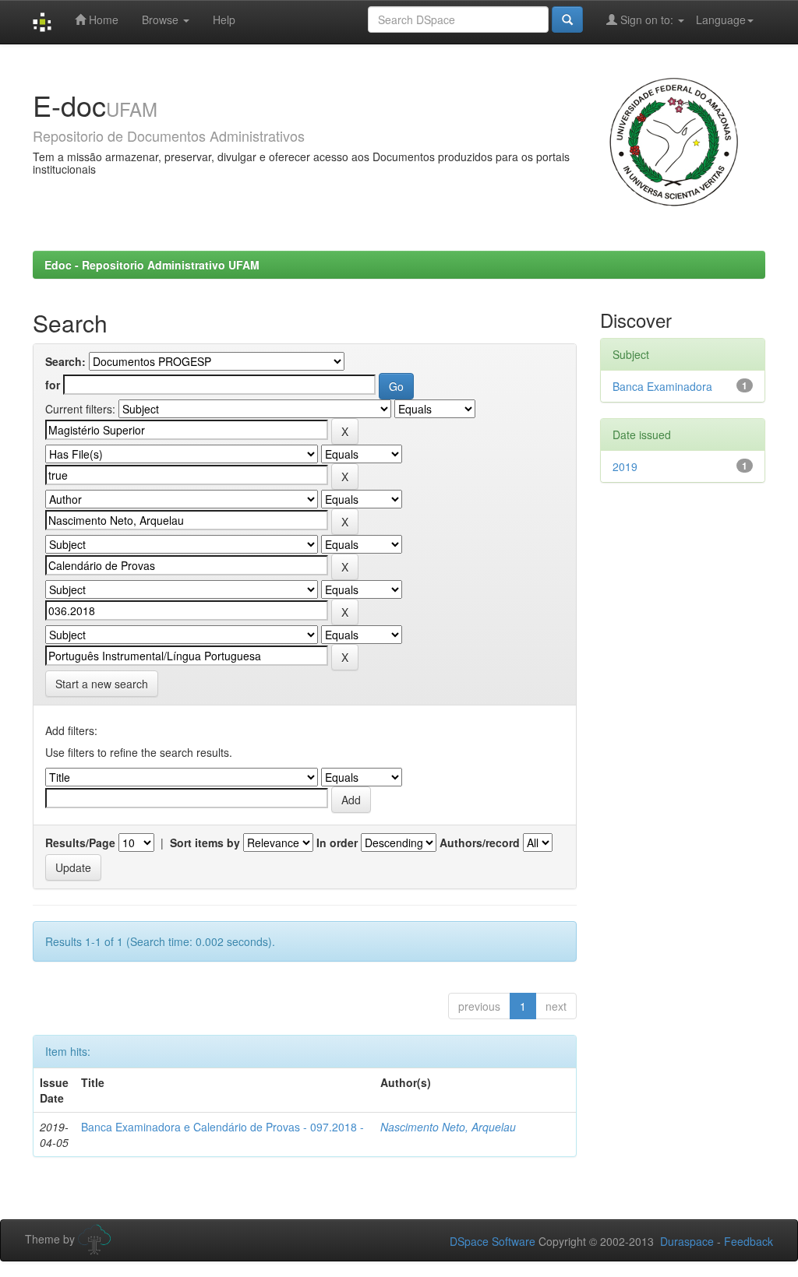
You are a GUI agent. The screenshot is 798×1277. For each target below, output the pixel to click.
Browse (162, 19)
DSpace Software (492, 1241)
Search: (65, 361)
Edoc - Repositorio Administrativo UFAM (152, 265)
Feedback (748, 1241)
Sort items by (205, 842)
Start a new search (101, 683)
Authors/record (480, 842)
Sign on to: (646, 19)
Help (224, 19)
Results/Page (80, 842)
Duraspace (687, 1241)
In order (337, 842)
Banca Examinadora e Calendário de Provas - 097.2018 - (222, 1127)
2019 (625, 466)
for (52, 384)
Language (721, 19)
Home (102, 19)
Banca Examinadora (662, 386)
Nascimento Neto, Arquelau (448, 1127)
